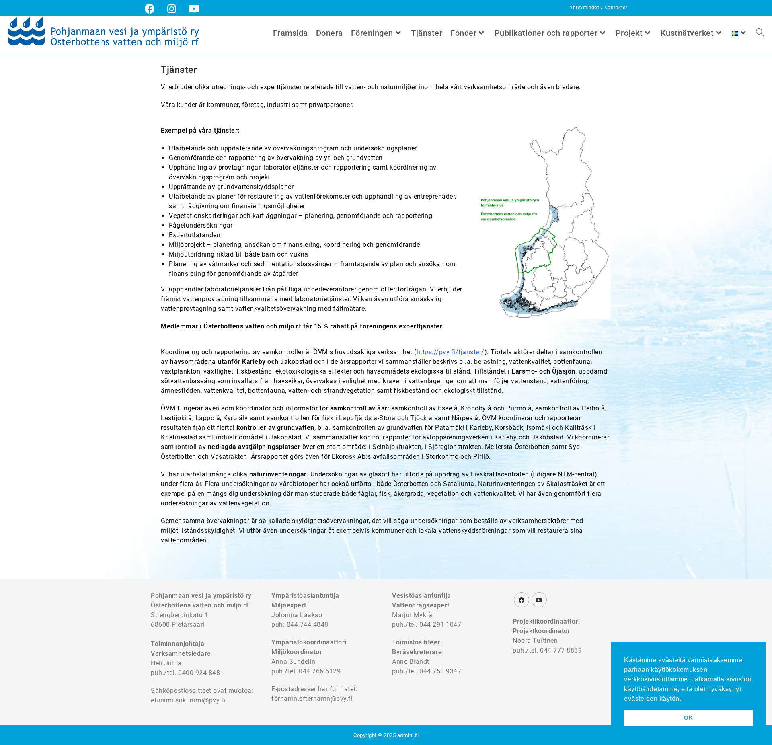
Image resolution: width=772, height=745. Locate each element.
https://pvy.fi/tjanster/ (451, 352)
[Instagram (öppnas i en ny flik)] (172, 9)
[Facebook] (521, 599)
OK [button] (688, 717)
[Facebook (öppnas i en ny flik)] (153, 9)
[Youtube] (539, 599)
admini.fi (408, 735)
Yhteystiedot (585, 7)
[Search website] (760, 33)
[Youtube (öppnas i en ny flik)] (194, 9)
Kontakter (616, 7)
